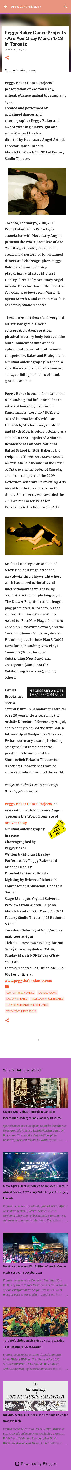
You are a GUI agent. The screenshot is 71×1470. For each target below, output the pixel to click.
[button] (7, 58)
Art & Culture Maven (26, 6)
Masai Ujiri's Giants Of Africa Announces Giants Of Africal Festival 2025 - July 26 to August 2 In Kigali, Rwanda (35, 1192)
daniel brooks (47, 992)
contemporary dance (20, 992)
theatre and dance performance (27, 1004)
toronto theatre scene (21, 1011)
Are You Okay (16, 823)
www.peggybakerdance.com (28, 981)
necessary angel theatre (47, 998)
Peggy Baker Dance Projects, (29, 804)
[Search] (65, 6)
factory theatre (16, 998)
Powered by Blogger (38, 1464)
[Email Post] (7, 987)
